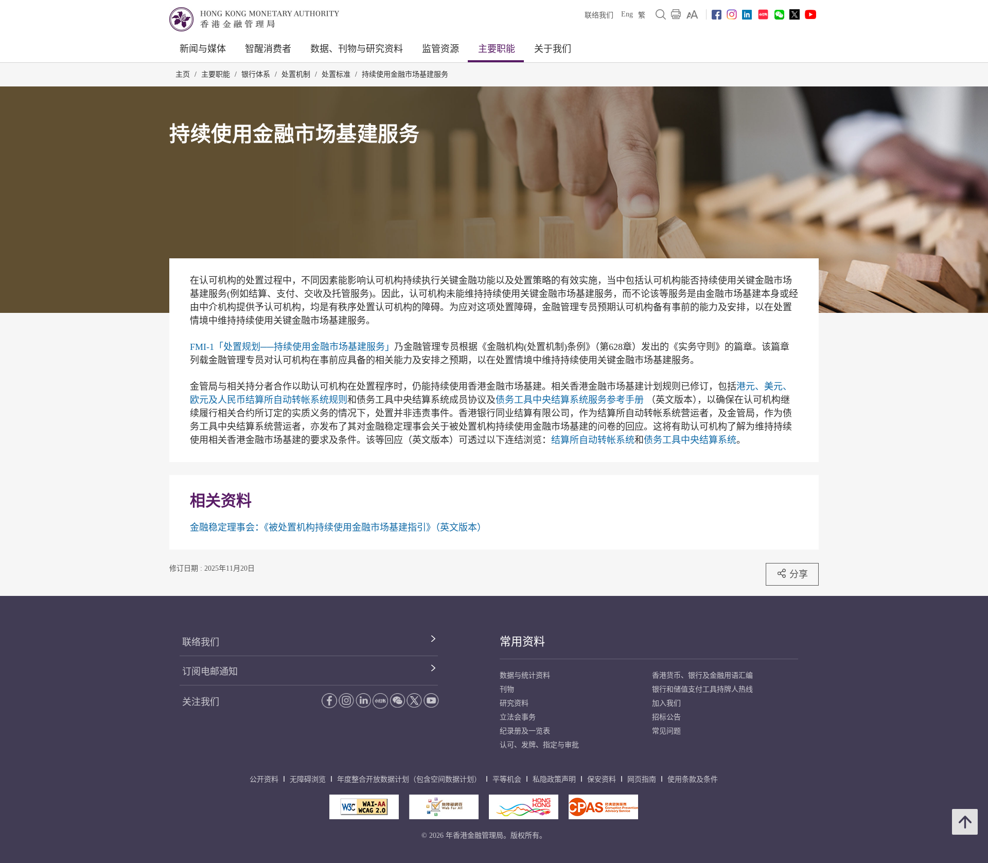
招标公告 (666, 717)
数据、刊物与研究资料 (356, 49)
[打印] (676, 14)
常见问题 (666, 731)
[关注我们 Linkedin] (747, 15)
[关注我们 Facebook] (716, 15)
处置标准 (336, 74)
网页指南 (641, 779)
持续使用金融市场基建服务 (405, 74)
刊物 (507, 689)
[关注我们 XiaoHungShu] (380, 701)
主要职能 (496, 49)
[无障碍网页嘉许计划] (444, 807)
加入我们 (666, 703)
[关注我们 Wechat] (779, 15)
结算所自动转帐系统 (592, 440)
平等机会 (506, 779)
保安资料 (601, 779)
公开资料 (264, 779)
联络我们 (599, 15)
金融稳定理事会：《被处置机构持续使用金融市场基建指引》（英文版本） (338, 527)
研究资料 (514, 703)
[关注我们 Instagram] (732, 14)
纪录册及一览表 (525, 731)
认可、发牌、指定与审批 (539, 745)
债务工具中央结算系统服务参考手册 (570, 400)
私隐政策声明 (554, 779)
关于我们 (552, 49)
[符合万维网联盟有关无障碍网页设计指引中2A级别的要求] (364, 807)
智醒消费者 (268, 49)
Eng (627, 14)
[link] (692, 14)
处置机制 (295, 74)
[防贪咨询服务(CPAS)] (603, 807)
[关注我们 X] (794, 14)
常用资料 (522, 641)
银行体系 (255, 74)
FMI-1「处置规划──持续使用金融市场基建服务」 (292, 347)
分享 (798, 574)
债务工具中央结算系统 (690, 440)
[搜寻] (661, 14)
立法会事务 (518, 717)
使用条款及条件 (692, 779)
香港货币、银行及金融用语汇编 (702, 675)
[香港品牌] (523, 807)
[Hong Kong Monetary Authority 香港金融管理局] (254, 19)
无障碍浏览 (308, 779)
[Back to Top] (965, 822)
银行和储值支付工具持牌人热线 (702, 689)
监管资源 (440, 49)
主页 (182, 74)
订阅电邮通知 (210, 671)
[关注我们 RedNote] (763, 14)
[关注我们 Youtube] (810, 14)
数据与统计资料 (525, 675)
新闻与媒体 (203, 49)
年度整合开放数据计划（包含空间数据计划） (409, 779)
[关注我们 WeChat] (397, 700)
